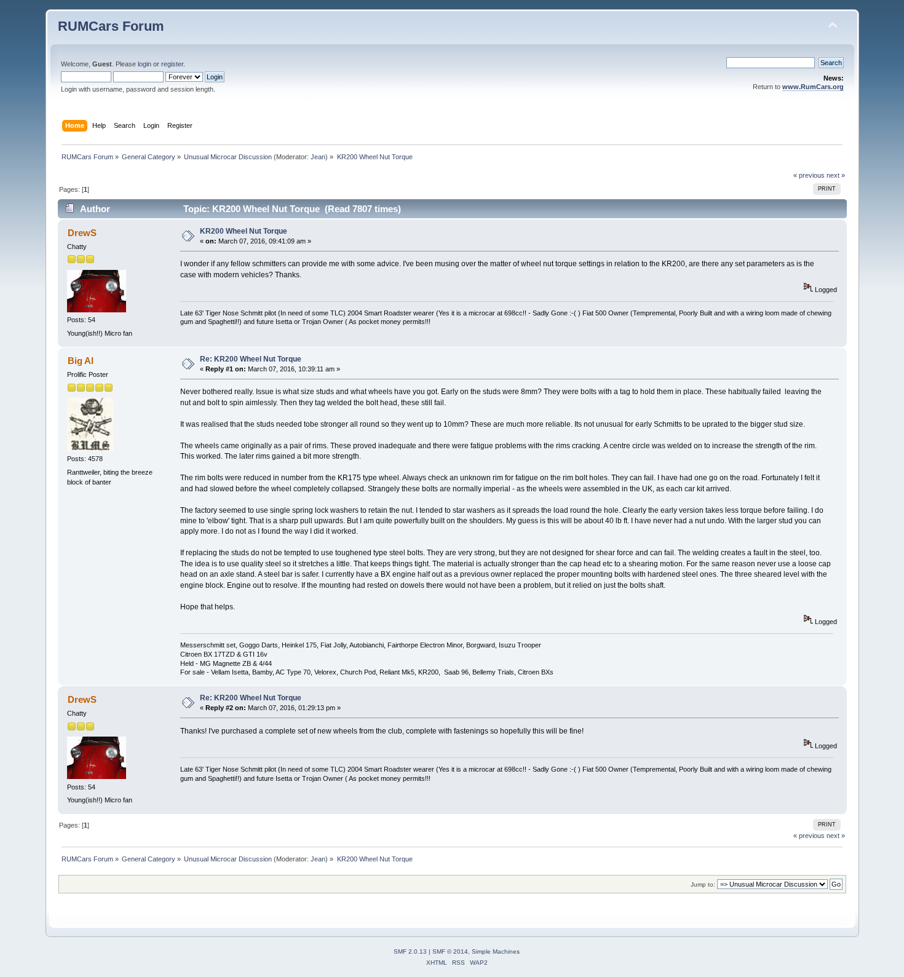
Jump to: (703, 884)
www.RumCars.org (813, 86)
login (144, 64)
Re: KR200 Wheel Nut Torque (250, 359)
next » (836, 175)
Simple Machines (496, 951)
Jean (318, 156)
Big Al (80, 360)
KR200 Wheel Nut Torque (243, 231)
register (172, 64)
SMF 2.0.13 (410, 951)
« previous (809, 175)
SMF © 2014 (450, 951)
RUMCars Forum (111, 26)
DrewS (82, 232)
